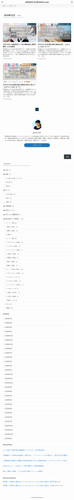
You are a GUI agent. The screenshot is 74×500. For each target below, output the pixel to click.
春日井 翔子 (53, 481)
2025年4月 (8, 361)
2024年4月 (8, 408)
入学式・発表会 (12, 296)
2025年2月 (8, 370)
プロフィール (37, 145)
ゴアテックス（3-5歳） (15, 242)
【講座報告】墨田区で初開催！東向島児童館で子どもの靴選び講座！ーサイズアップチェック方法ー (35, 460)
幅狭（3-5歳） (12, 265)
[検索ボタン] (72, 2)
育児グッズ (10, 210)
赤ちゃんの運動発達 (13, 214)
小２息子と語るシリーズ (14, 178)
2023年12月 (9, 425)
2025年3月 (8, 365)
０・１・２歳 (11, 223)
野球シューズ (12, 300)
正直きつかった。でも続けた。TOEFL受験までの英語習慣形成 (23, 466)
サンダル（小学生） (14, 281)
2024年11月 (9, 378)
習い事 (9, 182)
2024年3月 (8, 413)
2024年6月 (8, 400)
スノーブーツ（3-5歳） (15, 250)
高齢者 (9, 308)
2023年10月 (9, 434)
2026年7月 (8, 318)
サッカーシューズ (13, 277)
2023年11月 (9, 430)
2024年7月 (8, 395)
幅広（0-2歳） (12, 227)
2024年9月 (8, 387)
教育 (8, 174)
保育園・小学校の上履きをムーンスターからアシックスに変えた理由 (25, 481)
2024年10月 (9, 383)
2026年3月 (8, 327)
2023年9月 (8, 438)
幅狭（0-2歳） (12, 230)
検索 (67, 157)
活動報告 (10, 206)
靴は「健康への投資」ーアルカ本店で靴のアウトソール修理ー (23, 471)
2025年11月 (9, 340)
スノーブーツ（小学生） (15, 284)
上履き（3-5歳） (13, 254)
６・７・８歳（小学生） (14, 269)
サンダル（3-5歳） (13, 246)
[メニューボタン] (2, 2)
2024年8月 (8, 391)
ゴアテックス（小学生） (15, 273)
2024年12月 (9, 374)
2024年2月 (8, 417)
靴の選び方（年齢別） (14, 219)
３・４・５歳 (11, 238)
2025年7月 (8, 353)
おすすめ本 (10, 194)
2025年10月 (9, 344)
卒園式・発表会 (12, 257)
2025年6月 (8, 357)
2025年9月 (8, 348)
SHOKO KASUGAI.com (37, 2)
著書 (9, 202)
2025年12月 (9, 335)
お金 (8, 170)
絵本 (9, 198)
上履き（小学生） (13, 292)
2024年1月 (8, 421)
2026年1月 (8, 331)
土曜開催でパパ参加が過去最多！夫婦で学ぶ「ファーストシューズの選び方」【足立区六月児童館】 (35, 455)
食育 (8, 186)
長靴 (9, 234)
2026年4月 (8, 323)
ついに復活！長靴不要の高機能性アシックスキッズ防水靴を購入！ (24, 450)
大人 (9, 304)
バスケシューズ (12, 288)
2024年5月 (8, 404)
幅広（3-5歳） (12, 261)
